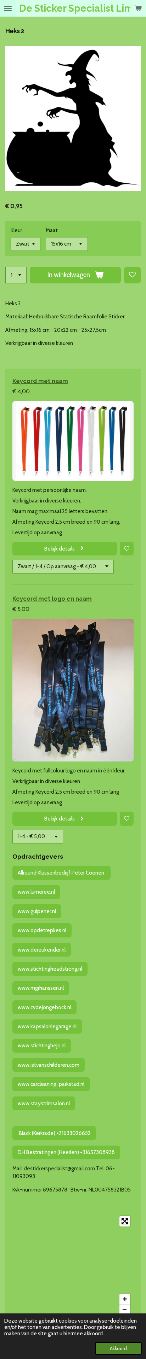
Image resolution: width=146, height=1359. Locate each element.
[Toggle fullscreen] (124, 1221)
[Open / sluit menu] (8, 8)
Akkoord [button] (118, 1348)
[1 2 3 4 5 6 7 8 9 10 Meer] (16, 275)
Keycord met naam (40, 380)
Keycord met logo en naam (52, 598)
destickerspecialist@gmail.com (59, 1168)
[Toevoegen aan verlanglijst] (132, 275)
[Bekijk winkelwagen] (138, 8)
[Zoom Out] (124, 1309)
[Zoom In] (124, 1299)
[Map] (73, 1265)
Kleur (16, 230)
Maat (52, 230)
